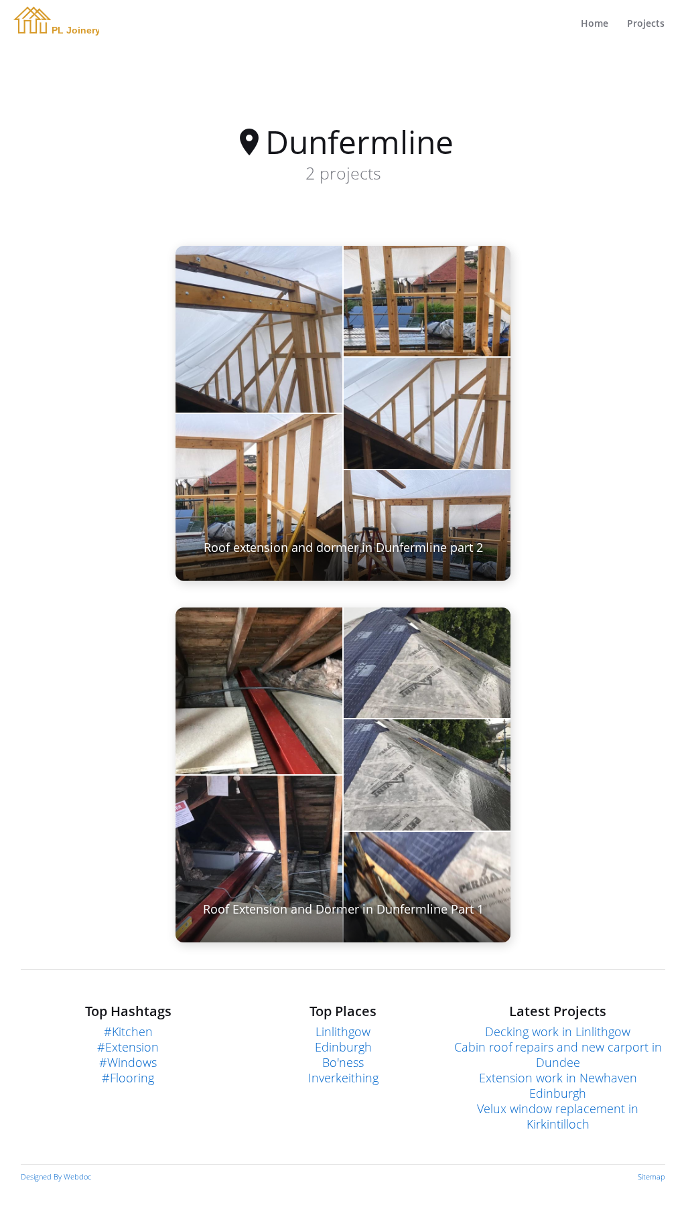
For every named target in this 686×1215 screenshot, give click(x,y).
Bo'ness (343, 1062)
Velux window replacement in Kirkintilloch (557, 1116)
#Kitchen (128, 1032)
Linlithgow (343, 1032)
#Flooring (128, 1078)
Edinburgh (343, 1047)
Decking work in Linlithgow (557, 1032)
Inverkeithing (343, 1078)
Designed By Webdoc (56, 1176)
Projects (646, 23)
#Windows (128, 1062)
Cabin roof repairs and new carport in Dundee (558, 1055)
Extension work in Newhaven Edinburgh (558, 1085)
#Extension (128, 1047)
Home (594, 23)
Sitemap (651, 1176)
